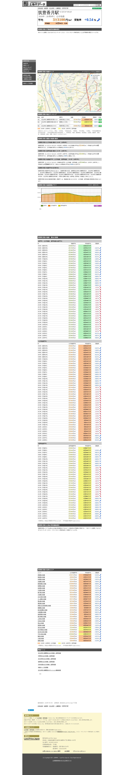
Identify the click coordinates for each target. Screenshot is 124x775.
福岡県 (46, 8)
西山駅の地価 (41, 601)
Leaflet (86, 111)
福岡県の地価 (26, 75)
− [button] (39, 78)
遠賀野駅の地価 (42, 614)
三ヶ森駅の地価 (42, 599)
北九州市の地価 (27, 77)
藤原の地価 (41, 636)
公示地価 (39, 718)
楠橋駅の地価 (41, 607)
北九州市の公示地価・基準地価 (47, 658)
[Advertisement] (29, 33)
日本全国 (40, 8)
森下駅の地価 (41, 592)
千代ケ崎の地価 (42, 634)
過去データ (26, 71)
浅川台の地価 (41, 627)
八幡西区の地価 (27, 79)
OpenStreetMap (93, 111)
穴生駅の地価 (41, 590)
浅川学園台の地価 (42, 629)
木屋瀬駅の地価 (42, 612)
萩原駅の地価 (41, 588)
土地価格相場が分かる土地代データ (62, 760)
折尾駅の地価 (41, 579)
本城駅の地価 (41, 581)
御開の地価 (41, 640)
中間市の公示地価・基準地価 (46, 656)
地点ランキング (27, 67)
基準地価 (45, 718)
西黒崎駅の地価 (42, 583)
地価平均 (25, 63)
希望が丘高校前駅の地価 (44, 605)
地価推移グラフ (27, 69)
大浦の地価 (41, 638)
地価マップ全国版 (28, 83)
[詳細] (100, 119)
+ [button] (39, 75)
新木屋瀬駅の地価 (42, 610)
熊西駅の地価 (41, 586)
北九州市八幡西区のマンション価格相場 (49, 670)
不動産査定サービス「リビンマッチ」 (66, 731)
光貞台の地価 (41, 621)
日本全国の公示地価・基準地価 (47, 664)
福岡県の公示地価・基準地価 (46, 661)
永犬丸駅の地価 (42, 597)
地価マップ (26, 65)
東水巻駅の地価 (42, 616)
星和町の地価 (41, 625)
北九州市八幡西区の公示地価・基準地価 (49, 653)
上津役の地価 (41, 618)
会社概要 (67, 751)
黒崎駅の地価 (41, 575)
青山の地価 (41, 623)
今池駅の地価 (41, 594)
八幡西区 (58, 8)
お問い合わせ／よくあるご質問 (51, 751)
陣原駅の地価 (41, 577)
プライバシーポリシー (79, 751)
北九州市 (51, 8)
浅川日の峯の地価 (42, 632)
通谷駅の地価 (41, 603)
